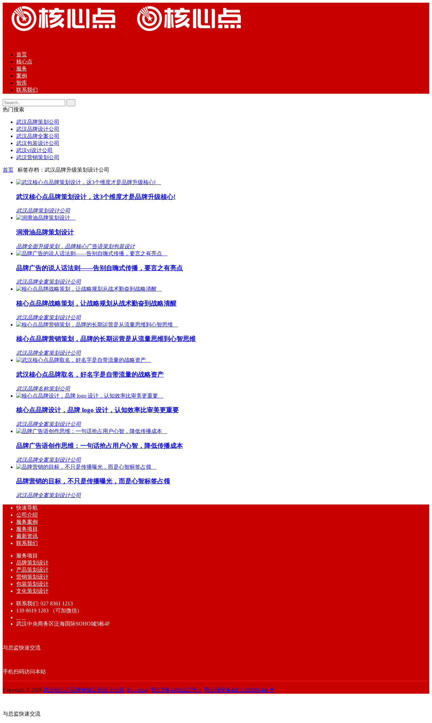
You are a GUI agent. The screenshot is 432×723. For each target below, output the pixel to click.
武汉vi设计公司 (34, 150)
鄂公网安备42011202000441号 (239, 690)
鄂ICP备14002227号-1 (176, 690)
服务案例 (27, 522)
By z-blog (137, 690)
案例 (21, 76)
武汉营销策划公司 (37, 157)
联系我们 (27, 90)
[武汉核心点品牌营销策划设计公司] (127, 30)
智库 (21, 83)
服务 (21, 68)
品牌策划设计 (32, 563)
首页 (21, 54)
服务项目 (27, 529)
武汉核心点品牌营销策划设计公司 (83, 690)
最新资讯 (27, 536)
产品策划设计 (32, 570)
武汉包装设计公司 (37, 143)
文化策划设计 (32, 591)
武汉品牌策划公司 (37, 122)
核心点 (24, 61)
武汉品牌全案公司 (37, 136)
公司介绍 (27, 515)
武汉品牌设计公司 (37, 129)
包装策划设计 (32, 584)
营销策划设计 (32, 577)
